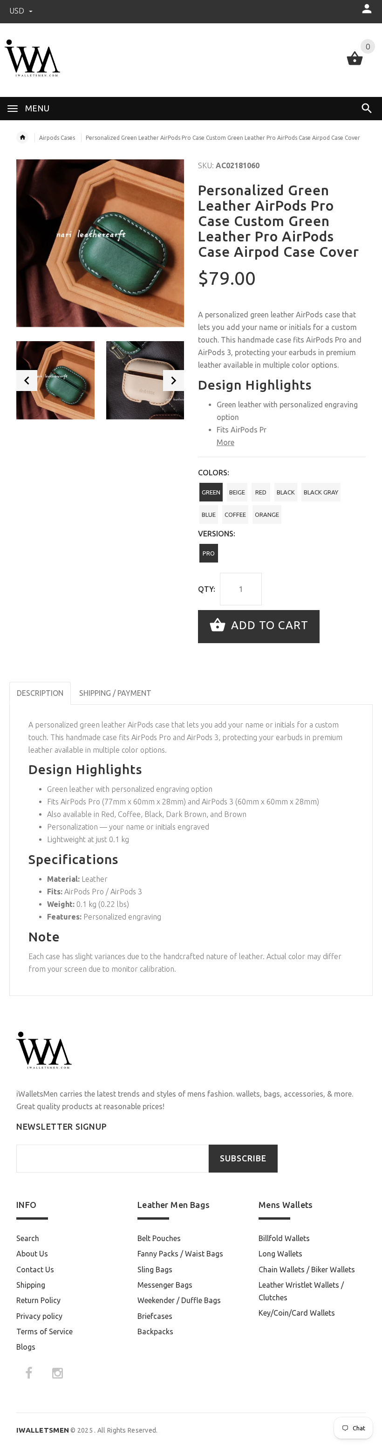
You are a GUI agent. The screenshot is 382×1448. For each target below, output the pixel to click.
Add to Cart (268, 625)
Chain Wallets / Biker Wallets (307, 1269)
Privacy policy (39, 1316)
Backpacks (155, 1331)
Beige (237, 492)
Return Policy (38, 1300)
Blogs (25, 1347)
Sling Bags (154, 1269)
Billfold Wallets (284, 1238)
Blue (209, 514)
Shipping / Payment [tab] (115, 693)
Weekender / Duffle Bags (179, 1300)
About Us (32, 1253)
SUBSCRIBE (243, 1158)
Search (27, 1238)
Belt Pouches (159, 1238)
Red (260, 492)
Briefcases (154, 1316)
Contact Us (35, 1269)
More (225, 442)
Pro (209, 553)
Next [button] (173, 380)
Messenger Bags (164, 1285)
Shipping (30, 1285)
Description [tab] (40, 693)
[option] (55, 380)
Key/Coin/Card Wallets (297, 1313)
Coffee (235, 514)
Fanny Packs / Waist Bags (180, 1253)
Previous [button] (26, 380)
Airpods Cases (57, 138)
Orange (267, 514)
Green (211, 492)
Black (286, 492)
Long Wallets (280, 1253)
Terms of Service (44, 1331)
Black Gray (321, 492)
